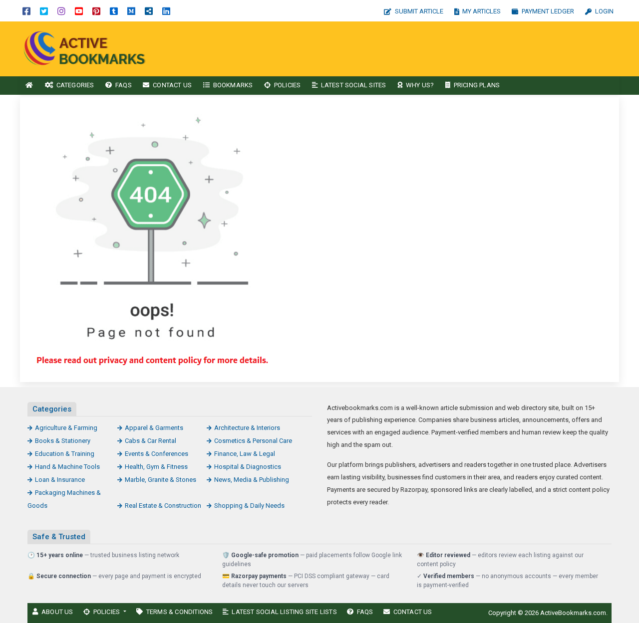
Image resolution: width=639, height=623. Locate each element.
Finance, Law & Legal (244, 453)
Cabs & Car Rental (150, 440)
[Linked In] (166, 10)
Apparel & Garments (154, 427)
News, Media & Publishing (251, 479)
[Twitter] (44, 10)
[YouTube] (79, 10)
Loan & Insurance (60, 479)
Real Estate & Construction (163, 505)
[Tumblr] (114, 10)
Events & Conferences (156, 453)
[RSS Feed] (149, 10)
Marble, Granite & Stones (160, 479)
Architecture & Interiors (247, 427)
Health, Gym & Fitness (156, 466)
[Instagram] (61, 10)
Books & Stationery (62, 440)
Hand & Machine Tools (67, 466)
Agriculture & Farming (66, 427)
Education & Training (64, 453)
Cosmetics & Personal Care (253, 440)
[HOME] (29, 85)
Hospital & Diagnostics (247, 466)
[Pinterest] (96, 10)
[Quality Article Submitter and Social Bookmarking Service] (87, 48)
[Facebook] (26, 10)
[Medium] (131, 10)
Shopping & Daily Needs (249, 505)
